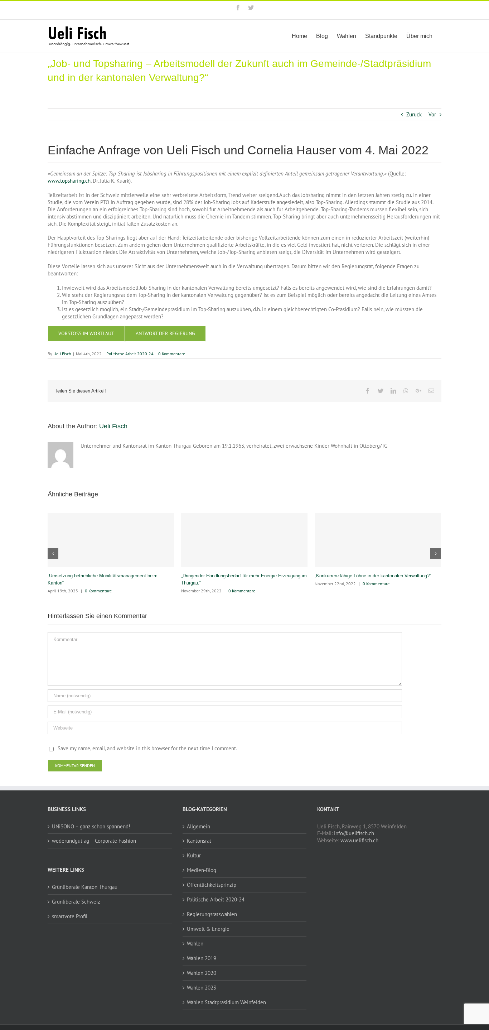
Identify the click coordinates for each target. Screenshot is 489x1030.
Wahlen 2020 (201, 972)
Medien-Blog (201, 870)
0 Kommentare (171, 353)
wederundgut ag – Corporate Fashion (94, 840)
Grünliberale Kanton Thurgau (84, 887)
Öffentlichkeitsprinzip (211, 884)
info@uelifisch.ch (354, 833)
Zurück (414, 114)
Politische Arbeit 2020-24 (130, 353)
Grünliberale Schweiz (76, 901)
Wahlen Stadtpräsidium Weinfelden (226, 1002)
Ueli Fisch (62, 353)
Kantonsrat (199, 840)
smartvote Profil (69, 916)
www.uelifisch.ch (359, 840)
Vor (432, 114)
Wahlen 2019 (201, 958)
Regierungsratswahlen (212, 914)
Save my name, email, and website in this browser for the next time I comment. (147, 748)
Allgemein (198, 826)
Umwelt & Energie (208, 928)
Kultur (194, 855)
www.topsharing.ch (69, 180)
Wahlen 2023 (201, 987)
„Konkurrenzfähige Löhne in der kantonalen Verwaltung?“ (373, 575)
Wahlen (195, 943)
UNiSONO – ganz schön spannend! (91, 826)
